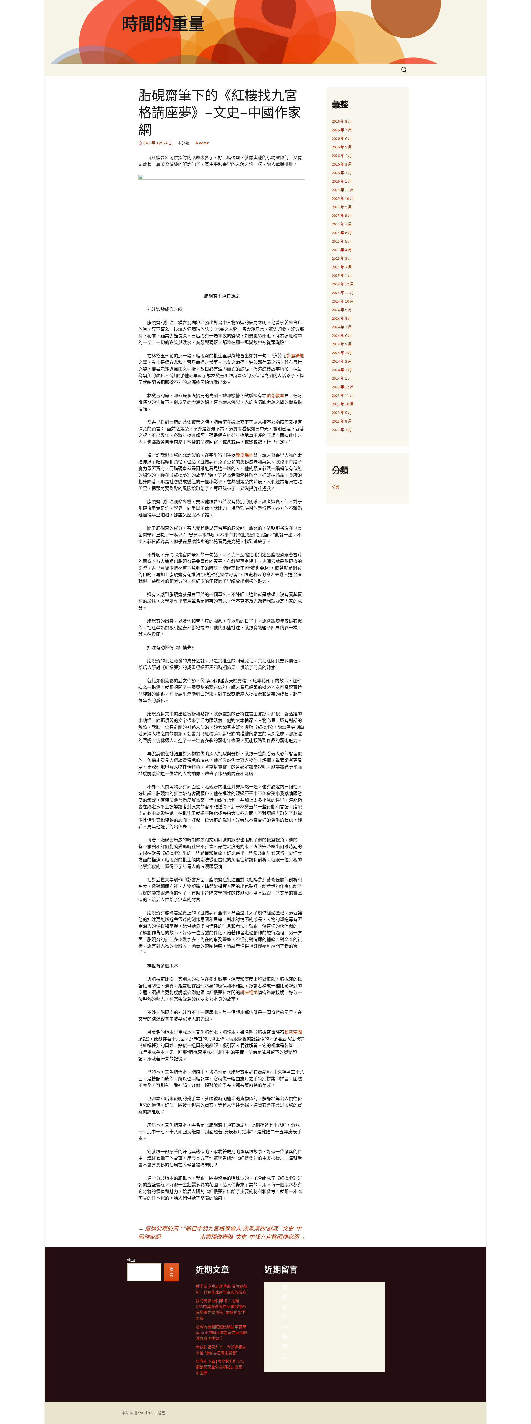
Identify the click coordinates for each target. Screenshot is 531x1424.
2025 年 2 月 (342, 266)
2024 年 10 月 (343, 301)
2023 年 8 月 (342, 421)
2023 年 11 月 (343, 395)
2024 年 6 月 (342, 335)
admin (204, 142)
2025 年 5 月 (342, 241)
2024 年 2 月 (342, 369)
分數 (336, 487)
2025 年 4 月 (342, 249)
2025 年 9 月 (342, 206)
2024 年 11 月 (343, 292)
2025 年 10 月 (343, 198)
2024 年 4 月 (342, 352)
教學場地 (244, 455)
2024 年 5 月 (342, 344)
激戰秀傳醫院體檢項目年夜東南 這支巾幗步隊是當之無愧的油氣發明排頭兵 (221, 1332)
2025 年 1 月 (342, 275)
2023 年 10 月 (343, 404)
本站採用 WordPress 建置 (143, 1412)
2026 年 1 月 (342, 181)
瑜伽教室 (275, 395)
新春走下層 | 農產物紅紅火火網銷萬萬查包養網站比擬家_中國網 (220, 1367)
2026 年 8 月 (342, 121)
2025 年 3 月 (342, 258)
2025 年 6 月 (342, 232)
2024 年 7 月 (342, 326)
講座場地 (295, 355)
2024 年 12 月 (343, 284)
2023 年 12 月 (343, 386)
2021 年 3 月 (342, 429)
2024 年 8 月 (342, 318)
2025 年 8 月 (342, 215)
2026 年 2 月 (342, 172)
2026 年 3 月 (342, 164)
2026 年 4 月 (342, 155)
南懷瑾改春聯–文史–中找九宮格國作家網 (252, 1236)
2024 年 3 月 (342, 361)
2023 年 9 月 (342, 412)
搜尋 (131, 1260)
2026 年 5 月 (342, 147)
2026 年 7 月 (342, 129)
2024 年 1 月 (342, 378)
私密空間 (293, 1032)
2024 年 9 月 (342, 309)
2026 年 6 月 (342, 138)
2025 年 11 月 (343, 189)
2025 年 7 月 (342, 224)
